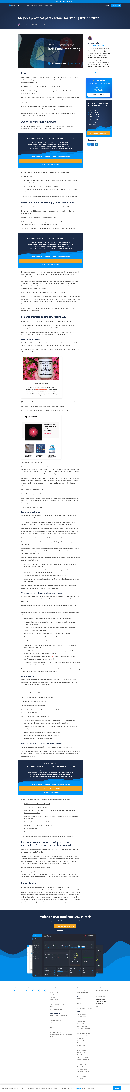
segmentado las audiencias (41, 557)
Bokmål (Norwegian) (82, 1078)
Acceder (107, 5)
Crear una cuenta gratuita (51, 161)
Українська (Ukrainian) (83, 1074)
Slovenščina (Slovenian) (83, 1071)
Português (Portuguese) (83, 1033)
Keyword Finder (54, 992)
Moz (58, 899)
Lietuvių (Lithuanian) (82, 1062)
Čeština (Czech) (81, 1045)
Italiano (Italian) (81, 1023)
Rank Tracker (53, 990)
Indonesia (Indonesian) (83, 1059)
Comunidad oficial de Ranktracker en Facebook (26, 990)
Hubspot (64, 899)
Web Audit (52, 997)
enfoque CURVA (34, 633)
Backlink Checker (54, 999)
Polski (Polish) (81, 1031)
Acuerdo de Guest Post (55, 1032)
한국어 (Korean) (81, 1076)
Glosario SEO (53, 1025)
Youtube (20, 990)
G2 (44, 990)
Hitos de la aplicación (82, 1005)
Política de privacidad (82, 992)
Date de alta (116, 5)
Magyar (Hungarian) (82, 1057)
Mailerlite (38, 462)
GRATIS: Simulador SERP (56, 1009)
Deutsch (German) (82, 1016)
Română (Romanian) (82, 1066)
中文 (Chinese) (81, 1040)
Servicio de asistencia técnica (84, 1008)
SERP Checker (53, 994)
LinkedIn (77, 899)
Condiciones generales (83, 990)
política (79, 1088)
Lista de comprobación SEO (57, 1004)
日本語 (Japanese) (82, 1026)
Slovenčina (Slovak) (82, 1069)
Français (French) (81, 1021)
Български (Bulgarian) (83, 1043)
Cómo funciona (38, 5)
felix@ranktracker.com (102, 1006)
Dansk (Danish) (81, 1047)
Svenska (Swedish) (82, 1035)
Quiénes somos (100, 993)
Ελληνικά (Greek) (81, 1050)
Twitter (32, 990)
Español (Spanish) (81, 1019)
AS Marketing (33, 876)
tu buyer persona (67, 498)
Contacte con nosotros (102, 990)
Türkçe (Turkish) (81, 1038)
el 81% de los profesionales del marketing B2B (42, 91)
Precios (46, 5)
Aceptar (117, 1088)
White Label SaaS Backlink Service (58, 1015)
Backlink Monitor (54, 1002)
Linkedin (38, 990)
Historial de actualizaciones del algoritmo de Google (61, 1035)
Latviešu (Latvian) (81, 1064)
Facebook (14, 990)
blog (33, 106)
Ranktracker (15, 5)
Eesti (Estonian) (81, 1052)
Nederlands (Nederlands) (83, 1028)
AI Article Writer (54, 1006)
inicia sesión (46, 164)
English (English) (81, 1014)
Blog (51, 5)
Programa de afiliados (55, 1020)
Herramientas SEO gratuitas (57, 1029)
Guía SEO (52, 1027)
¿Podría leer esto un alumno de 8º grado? (37, 804)
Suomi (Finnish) (81, 1055)
